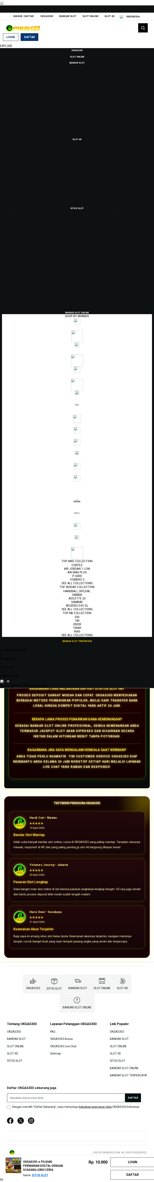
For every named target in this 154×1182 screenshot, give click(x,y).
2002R (77, 624)
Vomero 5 (77, 579)
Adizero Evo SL (77, 605)
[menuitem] (77, 50)
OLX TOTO (7, 667)
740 (77, 620)
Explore (6, 46)
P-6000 (77, 576)
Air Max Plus (77, 572)
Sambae (77, 602)
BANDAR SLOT (67, 16)
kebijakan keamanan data (95, 1106)
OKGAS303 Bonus (61, 1038)
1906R (77, 628)
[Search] (143, 27)
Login (10, 37)
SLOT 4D (109, 16)
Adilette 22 (77, 598)
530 (77, 617)
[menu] (77, 345)
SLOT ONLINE (90, 16)
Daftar (29, 37)
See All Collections (77, 583)
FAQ (52, 1031)
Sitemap (55, 1053)
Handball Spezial (77, 591)
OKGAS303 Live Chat (63, 1046)
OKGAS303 (46, 16)
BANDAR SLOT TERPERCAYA (128, 1075)
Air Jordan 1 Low (77, 569)
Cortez (77, 565)
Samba (77, 595)
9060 (77, 631)
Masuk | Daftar (23, 16)
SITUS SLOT (54, 988)
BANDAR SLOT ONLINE (77, 1007)
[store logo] (23, 28)
